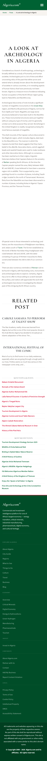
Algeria (12, 5)
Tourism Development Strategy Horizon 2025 (19, 442)
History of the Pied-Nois (11, 430)
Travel (5, 577)
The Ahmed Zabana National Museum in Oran (20, 425)
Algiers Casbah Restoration (12, 421)
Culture (5, 573)
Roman (35, 267)
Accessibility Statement (12, 713)
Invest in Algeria (9, 645)
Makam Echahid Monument (12, 382)
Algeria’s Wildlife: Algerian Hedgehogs (17, 466)
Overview (6, 600)
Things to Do (8, 568)
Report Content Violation (12, 677)
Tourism (6, 633)
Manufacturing (8, 623)
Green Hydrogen (9, 618)
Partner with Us (9, 663)
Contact (6, 668)
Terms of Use (8, 694)
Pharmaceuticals (9, 628)
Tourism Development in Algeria (14, 411)
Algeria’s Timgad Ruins (11, 401)
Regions (6, 558)
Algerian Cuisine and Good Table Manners (18, 416)
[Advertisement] (23, 29)
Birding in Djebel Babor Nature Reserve (17, 452)
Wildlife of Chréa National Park (14, 447)
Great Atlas (38, 106)
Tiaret (20, 247)
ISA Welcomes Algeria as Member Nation (17, 471)
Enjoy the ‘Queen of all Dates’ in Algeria (17, 481)
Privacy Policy (8, 690)
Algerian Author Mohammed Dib (14, 392)
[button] (41, 4)
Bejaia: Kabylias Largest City (13, 406)
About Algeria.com (10, 658)
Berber (6, 162)
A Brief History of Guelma (12, 456)
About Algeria (8, 549)
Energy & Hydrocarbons (12, 614)
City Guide (7, 554)
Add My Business (9, 672)
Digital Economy (9, 609)
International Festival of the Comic (23, 349)
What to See (7, 563)
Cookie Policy (8, 699)
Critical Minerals (9, 604)
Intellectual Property (11, 704)
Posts (11, 13)
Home (5, 13)
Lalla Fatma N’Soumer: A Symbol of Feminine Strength (23, 396)
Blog (4, 587)
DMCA (5, 709)
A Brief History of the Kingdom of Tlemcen (18, 476)
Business (6, 582)
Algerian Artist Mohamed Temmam (15, 461)
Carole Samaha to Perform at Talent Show (23, 320)
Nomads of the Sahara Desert (13, 387)
